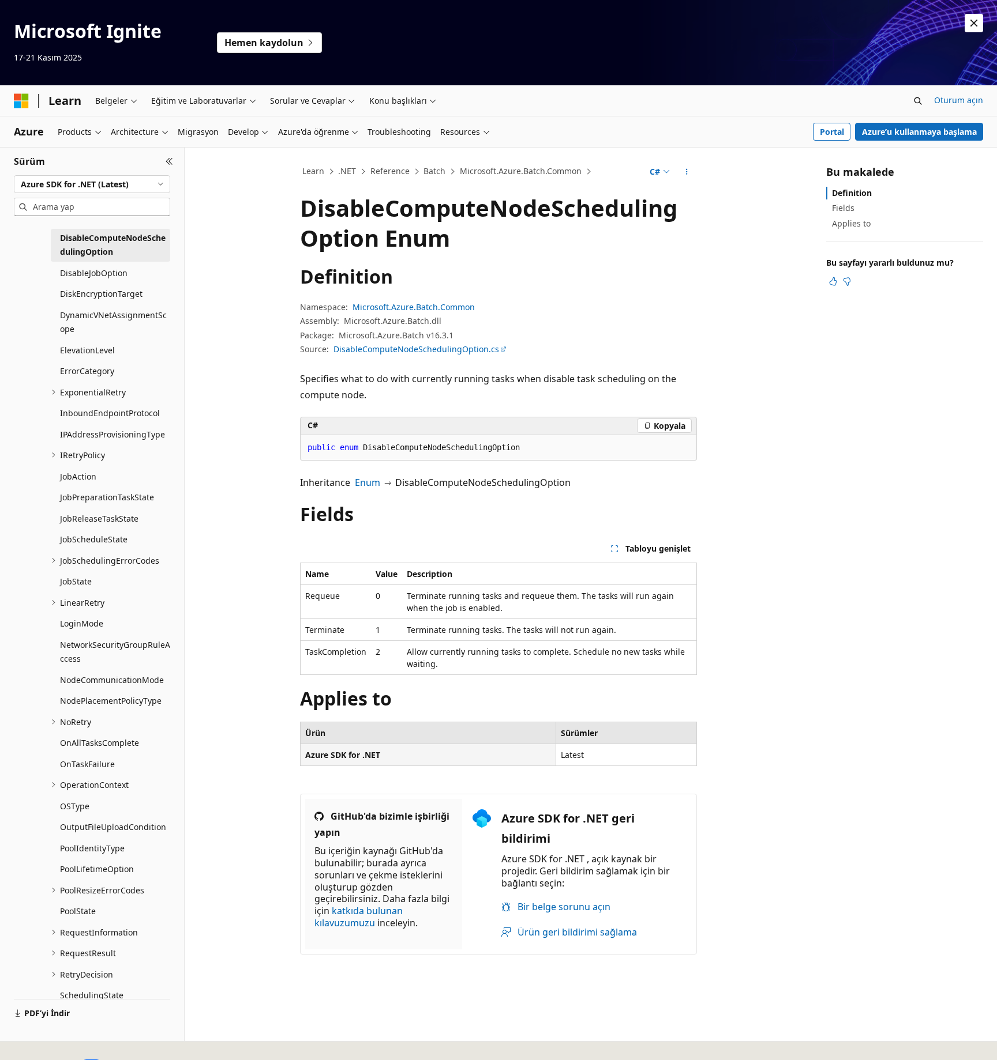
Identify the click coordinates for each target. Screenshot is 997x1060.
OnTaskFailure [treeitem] (87, 764)
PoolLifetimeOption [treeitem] (97, 868)
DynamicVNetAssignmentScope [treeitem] (113, 322)
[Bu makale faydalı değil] (847, 281)
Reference (390, 170)
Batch (434, 170)
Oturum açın (958, 100)
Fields (843, 207)
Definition (852, 192)
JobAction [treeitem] (78, 476)
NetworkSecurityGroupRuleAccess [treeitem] (115, 652)
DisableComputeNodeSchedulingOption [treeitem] (113, 245)
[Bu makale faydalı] (833, 281)
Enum (367, 482)
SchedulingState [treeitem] (91, 995)
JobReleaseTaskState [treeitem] (99, 518)
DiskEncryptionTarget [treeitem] (101, 293)
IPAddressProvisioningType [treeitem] (112, 434)
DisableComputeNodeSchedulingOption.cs (416, 349)
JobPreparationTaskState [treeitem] (107, 497)
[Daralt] (169, 161)
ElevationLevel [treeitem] (87, 350)
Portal (832, 131)
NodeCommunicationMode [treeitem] (112, 679)
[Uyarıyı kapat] (974, 23)
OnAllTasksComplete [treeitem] (99, 742)
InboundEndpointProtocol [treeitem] (110, 413)
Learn (313, 170)
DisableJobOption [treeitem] (94, 272)
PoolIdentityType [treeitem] (92, 848)
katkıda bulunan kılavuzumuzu (358, 916)
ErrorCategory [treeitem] (87, 370)
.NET (347, 170)
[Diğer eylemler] (687, 172)
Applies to (851, 223)
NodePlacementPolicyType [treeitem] (111, 700)
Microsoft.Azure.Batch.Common (521, 170)
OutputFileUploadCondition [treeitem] (113, 826)
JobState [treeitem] (76, 581)
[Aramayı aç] (917, 100)
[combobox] (92, 184)
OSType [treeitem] (74, 806)
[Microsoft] (21, 100)
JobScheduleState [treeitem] (94, 539)
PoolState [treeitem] (78, 911)
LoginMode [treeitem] (81, 623)
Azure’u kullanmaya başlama (919, 131)
